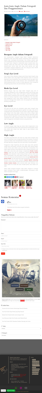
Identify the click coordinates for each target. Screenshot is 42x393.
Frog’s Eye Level (9, 44)
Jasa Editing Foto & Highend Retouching (35, 365)
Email (2, 239)
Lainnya (21, 177)
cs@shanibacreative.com (17, 376)
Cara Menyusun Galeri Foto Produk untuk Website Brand (14, 318)
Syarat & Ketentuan (36, 369)
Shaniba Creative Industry (10, 163)
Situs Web (3, 244)
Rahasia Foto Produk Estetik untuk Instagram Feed (13, 314)
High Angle (8, 50)
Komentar (3, 220)
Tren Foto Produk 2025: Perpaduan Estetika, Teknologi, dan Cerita (16, 321)
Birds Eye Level (9, 45)
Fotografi (21, 11)
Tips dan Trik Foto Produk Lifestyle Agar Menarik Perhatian (14, 308)
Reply (9, 210)
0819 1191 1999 (23, 374)
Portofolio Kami (35, 372)
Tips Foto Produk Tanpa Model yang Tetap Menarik (13, 311)
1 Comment (27, 11)
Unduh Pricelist (35, 374)
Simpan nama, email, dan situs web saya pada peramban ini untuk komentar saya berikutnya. (20, 249)
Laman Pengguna (36, 370)
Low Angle (8, 48)
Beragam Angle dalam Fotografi (13, 42)
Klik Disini (22, 300)
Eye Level (8, 47)
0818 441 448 (22, 375)
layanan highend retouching (31, 160)
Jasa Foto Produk (36, 361)
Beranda (34, 359)
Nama (2, 233)
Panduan (34, 367)
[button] (3, 390)
